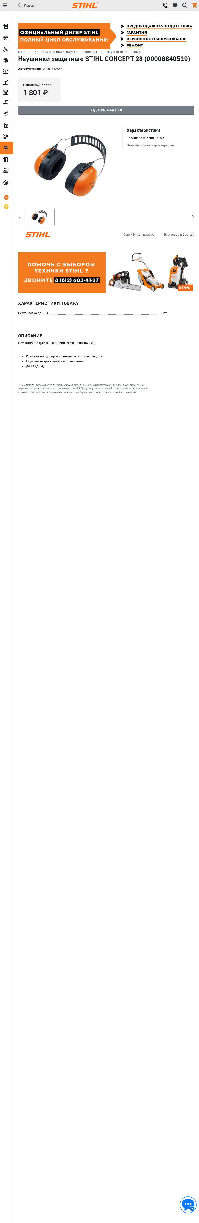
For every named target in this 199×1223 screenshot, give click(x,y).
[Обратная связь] (188, 1204)
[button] (19, 217)
